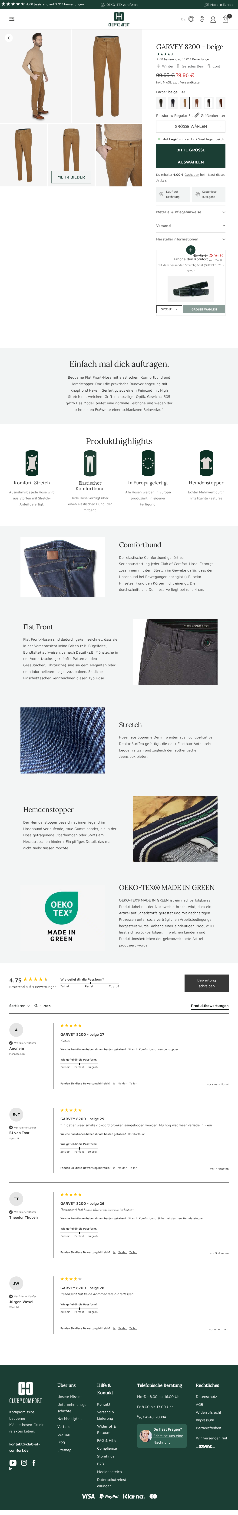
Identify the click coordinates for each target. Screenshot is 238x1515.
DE (183, 19)
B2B (100, 1464)
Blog (61, 1442)
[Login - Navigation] (213, 19)
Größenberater (213, 115)
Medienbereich (109, 1472)
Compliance (107, 1448)
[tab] (210, 1006)
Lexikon (63, 1434)
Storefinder (106, 1456)
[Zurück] (9, 37)
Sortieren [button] (17, 1006)
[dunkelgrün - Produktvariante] (161, 103)
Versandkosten (191, 82)
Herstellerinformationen (177, 239)
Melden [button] (122, 1083)
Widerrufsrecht (208, 1412)
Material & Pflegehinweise (178, 212)
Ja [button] (114, 1083)
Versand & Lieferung (105, 1415)
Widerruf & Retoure (106, 1429)
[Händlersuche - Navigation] (202, 19)
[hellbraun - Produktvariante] (197, 103)
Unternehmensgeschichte (71, 1407)
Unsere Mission (70, 1396)
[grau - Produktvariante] (208, 103)
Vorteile (63, 1426)
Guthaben (192, 174)
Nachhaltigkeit (69, 1418)
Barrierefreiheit (208, 1428)
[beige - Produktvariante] (185, 103)
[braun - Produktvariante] (221, 103)
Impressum (205, 1420)
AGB (199, 1404)
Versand (163, 226)
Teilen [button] (133, 1083)
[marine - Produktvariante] (173, 103)
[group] (33, 980)
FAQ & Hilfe (106, 1440)
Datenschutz (206, 1396)
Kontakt (103, 1404)
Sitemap (64, 1450)
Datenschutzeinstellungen (111, 1482)
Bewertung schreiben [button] (206, 983)
